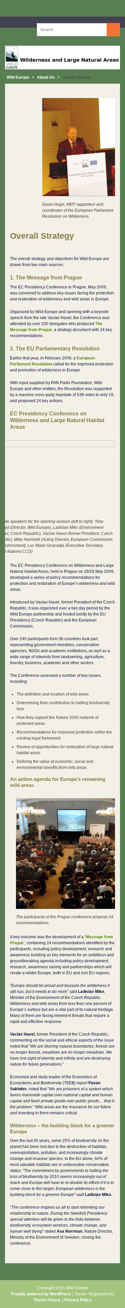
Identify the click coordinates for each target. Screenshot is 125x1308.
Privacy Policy (78, 1300)
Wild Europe (18, 77)
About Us (46, 77)
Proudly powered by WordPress (41, 1294)
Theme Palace (46, 1300)
